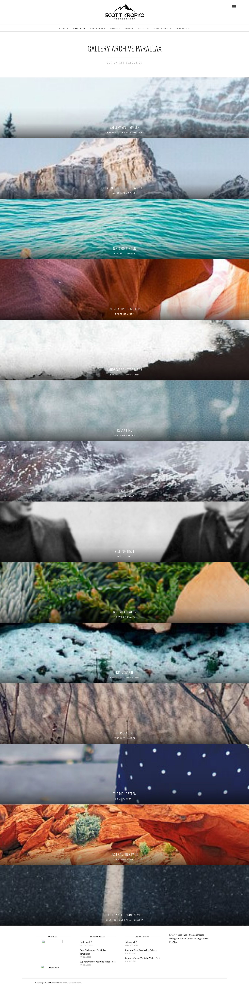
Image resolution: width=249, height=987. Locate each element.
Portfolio (96, 28)
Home (62, 28)
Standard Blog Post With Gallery (140, 950)
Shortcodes (161, 28)
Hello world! (86, 942)
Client (142, 28)
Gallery (78, 28)
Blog (128, 28)
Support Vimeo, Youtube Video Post (97, 961)
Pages (113, 28)
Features (181, 28)
